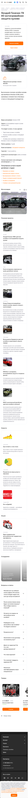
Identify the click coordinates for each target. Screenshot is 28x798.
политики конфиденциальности (18, 788)
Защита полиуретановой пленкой (12, 178)
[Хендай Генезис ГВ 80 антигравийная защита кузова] (14, 63)
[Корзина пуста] (26, 2)
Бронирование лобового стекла (11, 176)
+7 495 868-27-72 (7, 763)
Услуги (5, 743)
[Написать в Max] (17, 2)
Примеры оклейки (8, 749)
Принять (14, 795)
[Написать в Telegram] (14, 2)
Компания (6, 737)
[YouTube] (18, 778)
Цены (4, 752)
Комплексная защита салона (11, 173)
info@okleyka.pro (6, 765)
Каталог (5, 740)
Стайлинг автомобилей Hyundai (11, 183)
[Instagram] (11, 778)
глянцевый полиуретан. (18, 147)
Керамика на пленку (8, 171)
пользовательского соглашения (13, 789)
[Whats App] (22, 778)
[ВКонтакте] (4, 778)
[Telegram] (15, 778)
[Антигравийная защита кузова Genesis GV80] (14, 198)
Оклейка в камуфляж (9, 180)
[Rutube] (8, 778)
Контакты (6, 746)
